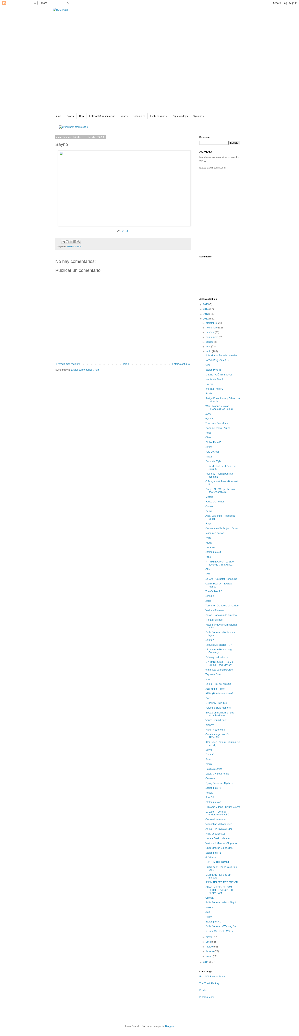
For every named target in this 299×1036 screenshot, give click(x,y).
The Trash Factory (209, 983)
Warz (208, 537)
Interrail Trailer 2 (214, 388)
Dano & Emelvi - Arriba (217, 428)
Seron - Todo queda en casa (221, 615)
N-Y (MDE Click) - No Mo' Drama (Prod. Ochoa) (219, 663)
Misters (209, 497)
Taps (208, 557)
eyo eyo (209, 418)
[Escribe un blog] (67, 242)
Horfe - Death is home (217, 838)
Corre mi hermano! (215, 819)
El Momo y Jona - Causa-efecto (222, 807)
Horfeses (210, 547)
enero (209, 956)
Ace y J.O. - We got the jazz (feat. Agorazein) (220, 490)
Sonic (208, 759)
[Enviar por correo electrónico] (63, 242)
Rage (208, 523)
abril (208, 941)
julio (208, 346)
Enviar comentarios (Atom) (85, 369)
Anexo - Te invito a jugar (218, 829)
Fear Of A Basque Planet (212, 976)
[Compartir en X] (71, 242)
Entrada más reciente (68, 364)
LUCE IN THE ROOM (217, 862)
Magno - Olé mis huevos (218, 374)
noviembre (212, 327)
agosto (210, 341)
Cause (209, 506)
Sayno (78, 246)
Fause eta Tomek (214, 501)
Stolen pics (139, 116)
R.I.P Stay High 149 (216, 703)
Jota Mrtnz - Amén (215, 688)
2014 (206, 309)
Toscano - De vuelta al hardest (222, 605)
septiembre (212, 337)
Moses (209, 907)
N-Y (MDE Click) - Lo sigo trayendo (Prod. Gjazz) (219, 563)
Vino (208, 365)
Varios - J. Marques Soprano (221, 843)
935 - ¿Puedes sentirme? (219, 693)
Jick (207, 912)
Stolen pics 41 (213, 852)
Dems (208, 511)
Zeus (208, 601)
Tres (207, 574)
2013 (206, 314)
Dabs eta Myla (213, 461)
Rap (81, 116)
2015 (206, 304)
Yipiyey (209, 725)
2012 (206, 318)
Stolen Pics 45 (213, 442)
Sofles (208, 447)
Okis (207, 569)
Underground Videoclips (218, 848)
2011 (206, 962)
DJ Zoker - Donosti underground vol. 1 (217, 813)
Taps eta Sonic (213, 674)
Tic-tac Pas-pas (214, 619)
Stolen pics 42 (213, 802)
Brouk (208, 764)
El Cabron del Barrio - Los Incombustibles (219, 714)
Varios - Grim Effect (215, 720)
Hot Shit (209, 384)
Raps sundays (180, 116)
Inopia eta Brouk (214, 379)
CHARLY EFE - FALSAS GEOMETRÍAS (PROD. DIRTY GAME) (219, 890)
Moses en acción (214, 533)
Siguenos (198, 116)
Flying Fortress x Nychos (218, 783)
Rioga (208, 542)
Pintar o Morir (206, 997)
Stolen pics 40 (213, 921)
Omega (209, 897)
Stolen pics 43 (213, 788)
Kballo (125, 231)
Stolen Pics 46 (213, 369)
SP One (209, 596)
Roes (208, 432)
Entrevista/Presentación (102, 116)
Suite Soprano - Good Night (220, 902)
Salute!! (209, 640)
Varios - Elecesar (214, 610)
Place (208, 916)
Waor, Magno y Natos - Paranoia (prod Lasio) (219, 407)
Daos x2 (210, 754)
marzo (209, 946)
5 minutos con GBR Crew (219, 669)
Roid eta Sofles (213, 769)
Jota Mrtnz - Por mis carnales (221, 355)
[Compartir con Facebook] (75, 242)
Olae (208, 437)
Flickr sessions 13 (215, 833)
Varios (124, 116)
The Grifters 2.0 (213, 591)
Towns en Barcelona (216, 423)
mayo (209, 937)
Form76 (209, 797)
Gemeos (210, 778)
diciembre (211, 323)
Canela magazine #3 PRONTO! (217, 736)
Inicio (58, 116)
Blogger (169, 1026)
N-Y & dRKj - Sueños (217, 360)
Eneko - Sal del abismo (218, 684)
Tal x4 (208, 456)
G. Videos (210, 857)
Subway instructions (216, 657)
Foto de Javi (212, 451)
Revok (209, 792)
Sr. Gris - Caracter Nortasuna (221, 579)
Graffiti (70, 116)
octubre (210, 332)
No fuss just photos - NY (218, 644)
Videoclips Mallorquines (218, 824)
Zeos (208, 413)
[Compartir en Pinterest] (79, 242)
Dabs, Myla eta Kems (217, 773)
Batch (208, 393)
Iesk (207, 679)
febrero (210, 951)
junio (209, 351)
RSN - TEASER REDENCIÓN (221, 882)
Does (208, 698)
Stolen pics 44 (213, 552)
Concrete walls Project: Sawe (221, 528)
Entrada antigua (181, 364)
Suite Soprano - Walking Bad (221, 926)
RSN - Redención (215, 729)
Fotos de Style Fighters (218, 707)
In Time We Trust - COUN (219, 931)
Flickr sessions (158, 116)
